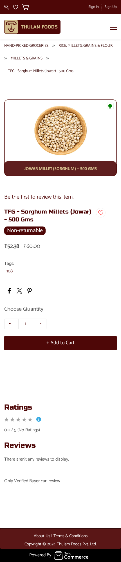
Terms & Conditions (70, 535)
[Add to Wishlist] (101, 212)
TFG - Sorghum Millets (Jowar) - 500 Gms (40, 71)
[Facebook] (9, 290)
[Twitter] (19, 290)
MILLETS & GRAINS (26, 58)
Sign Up (111, 7)
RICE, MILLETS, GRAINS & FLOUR (86, 46)
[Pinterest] (29, 290)
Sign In (93, 7)
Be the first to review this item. (38, 197)
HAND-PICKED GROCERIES (26, 46)
